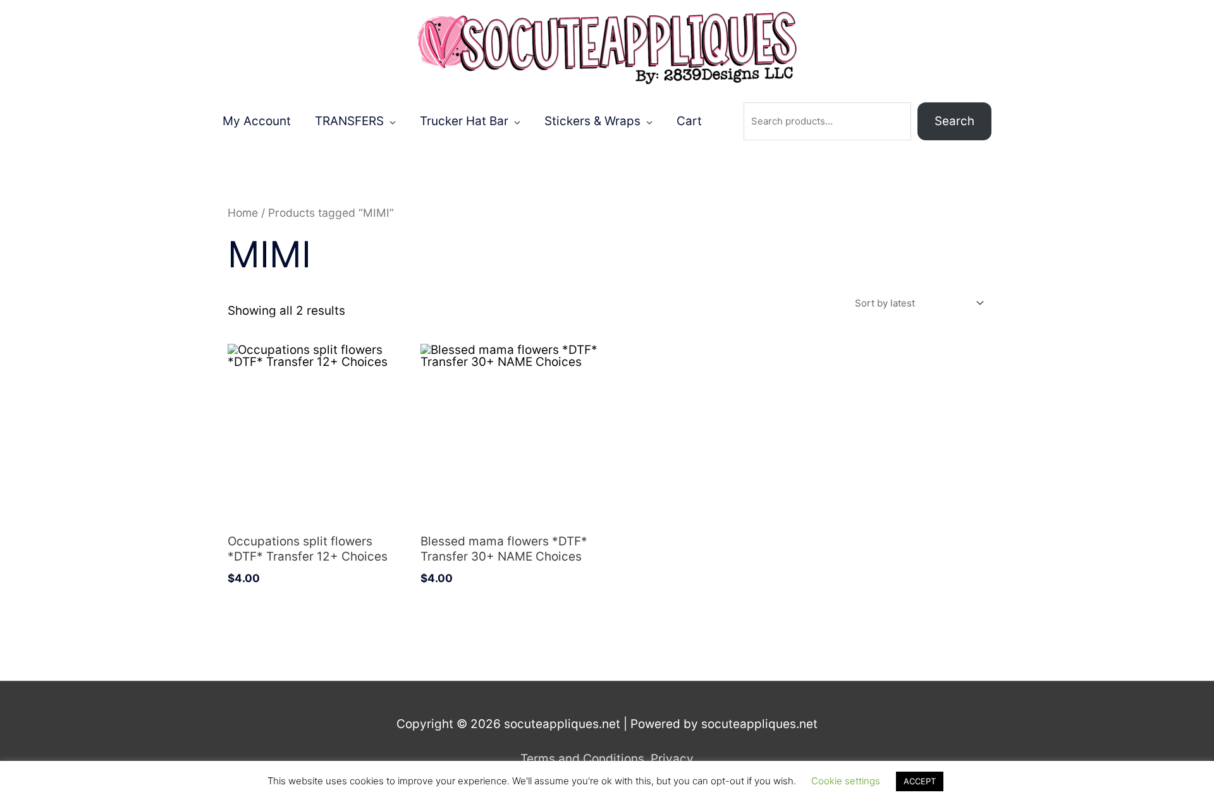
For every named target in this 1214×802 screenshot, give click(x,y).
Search (954, 121)
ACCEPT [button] (920, 781)
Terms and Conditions (582, 758)
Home (243, 212)
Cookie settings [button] (845, 781)
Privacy (672, 758)
